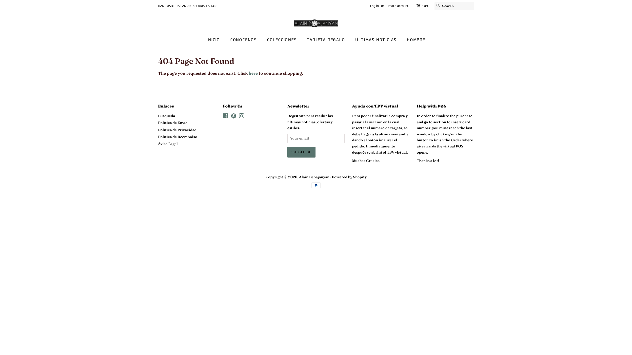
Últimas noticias (375, 40)
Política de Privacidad (177, 130)
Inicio (213, 40)
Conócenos (243, 40)
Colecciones (282, 40)
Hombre (416, 40)
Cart (425, 5)
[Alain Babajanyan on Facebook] (225, 117)
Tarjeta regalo (326, 40)
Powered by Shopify (349, 177)
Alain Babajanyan (314, 177)
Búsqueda (166, 116)
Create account (398, 5)
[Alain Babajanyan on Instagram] (241, 117)
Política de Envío (173, 123)
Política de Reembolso (177, 137)
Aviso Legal (168, 144)
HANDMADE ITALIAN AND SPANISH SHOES (187, 5)
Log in (374, 5)
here (253, 73)
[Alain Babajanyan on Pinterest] (233, 117)
